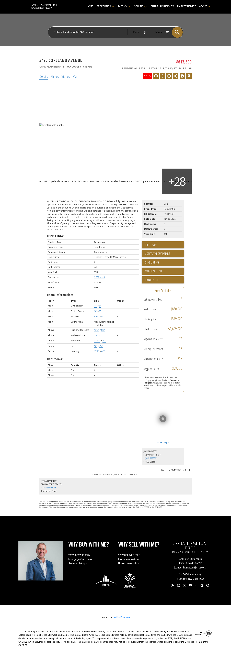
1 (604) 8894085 (150, 458)
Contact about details (157, 253)
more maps (163, 442)
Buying (122, 6)
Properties (104, 6)
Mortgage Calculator (80, 559)
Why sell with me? (129, 554)
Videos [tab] (66, 76)
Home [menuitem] (90, 6)
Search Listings (77, 563)
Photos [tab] (55, 76)
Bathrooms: (55, 359)
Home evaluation (128, 559)
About (203, 6)
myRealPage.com (121, 617)
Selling (138, 6)
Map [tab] (75, 76)
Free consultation (128, 563)
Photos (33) (151, 245)
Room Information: (60, 294)
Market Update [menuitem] (186, 6)
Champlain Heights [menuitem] (162, 6)
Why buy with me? (79, 554)
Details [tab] (43, 76)
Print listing (152, 280)
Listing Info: (55, 236)
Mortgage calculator (164, 271)
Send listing (152, 262)
